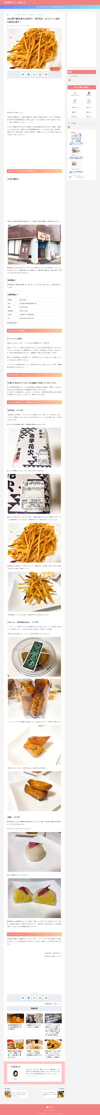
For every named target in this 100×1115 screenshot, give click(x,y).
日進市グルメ (89, 116)
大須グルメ (89, 102)
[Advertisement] (34, 97)
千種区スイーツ (57, 1004)
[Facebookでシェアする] (28, 74)
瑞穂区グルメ (75, 112)
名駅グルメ (89, 95)
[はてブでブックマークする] (34, 74)
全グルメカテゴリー (75, 95)
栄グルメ (75, 102)
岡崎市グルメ (89, 112)
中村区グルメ (75, 107)
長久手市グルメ (74, 116)
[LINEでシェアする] (40, 74)
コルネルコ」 (57, 267)
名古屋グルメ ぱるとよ (14, 2)
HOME (51, 1107)
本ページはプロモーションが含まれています (50, 7)
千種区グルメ (89, 107)
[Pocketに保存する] (46, 74)
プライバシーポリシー (50, 1110)
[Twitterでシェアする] (23, 74)
